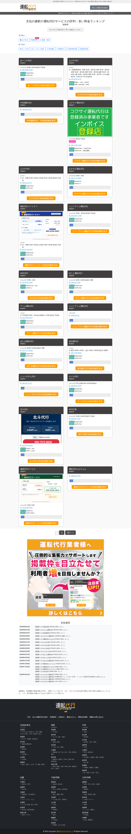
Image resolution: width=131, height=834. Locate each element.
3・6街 (36, 732)
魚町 (36, 804)
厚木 (69, 766)
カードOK (25, 49)
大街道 (55, 820)
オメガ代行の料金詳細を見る (89, 401)
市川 (65, 752)
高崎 (58, 742)
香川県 (53, 812)
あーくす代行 (26, 60)
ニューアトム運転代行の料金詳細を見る (90, 231)
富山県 (84, 735)
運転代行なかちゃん (77, 469)
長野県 (84, 755)
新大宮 (24, 810)
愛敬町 (86, 789)
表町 (62, 794)
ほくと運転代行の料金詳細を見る (89, 298)
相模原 (74, 766)
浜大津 (24, 789)
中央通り (86, 757)
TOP (28, 717)
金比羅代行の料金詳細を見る (89, 368)
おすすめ (24, 40)
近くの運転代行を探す (40, 717)
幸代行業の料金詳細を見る (89, 434)
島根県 (53, 787)
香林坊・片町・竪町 (90, 742)
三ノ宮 (24, 804)
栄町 (52, 754)
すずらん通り (24, 734)
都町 (85, 804)
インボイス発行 (38, 49)
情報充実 (34, 39)
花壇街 (60, 759)
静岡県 (84, 765)
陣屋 (43, 764)
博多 (85, 784)
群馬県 (53, 740)
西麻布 (55, 759)
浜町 (94, 794)
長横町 (29, 739)
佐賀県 (84, 787)
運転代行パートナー (28, 206)
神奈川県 (54, 764)
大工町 (55, 732)
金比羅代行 (74, 341)
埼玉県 (53, 745)
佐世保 (90, 794)
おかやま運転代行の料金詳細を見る (90, 193)
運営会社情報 (82, 717)
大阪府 (22, 797)
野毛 (54, 766)
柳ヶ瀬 (86, 762)
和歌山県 (23, 812)
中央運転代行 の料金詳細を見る (41, 120)
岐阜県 (84, 760)
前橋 (54, 742)
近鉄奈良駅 (30, 810)
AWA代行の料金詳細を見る (41, 298)
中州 (89, 784)
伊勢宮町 (64, 789)
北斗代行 (24, 409)
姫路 (28, 804)
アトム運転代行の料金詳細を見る (41, 333)
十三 (32, 799)
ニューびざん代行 (28, 376)
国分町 (24, 749)
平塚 (65, 766)
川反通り (24, 754)
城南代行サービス (28, 469)
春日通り (90, 752)
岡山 (54, 794)
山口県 (53, 802)
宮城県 (22, 747)
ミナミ (28, 799)
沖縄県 (84, 818)
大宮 (54, 747)
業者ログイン (71, 717)
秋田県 (22, 752)
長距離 (51, 49)
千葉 (69, 752)
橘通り (93, 810)
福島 (39, 764)
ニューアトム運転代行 (78, 206)
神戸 (32, 804)
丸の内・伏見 (94, 772)
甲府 (85, 752)
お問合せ (61, 717)
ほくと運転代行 (75, 273)
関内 (58, 766)
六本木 (65, 759)
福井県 (84, 745)
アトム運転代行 (27, 306)
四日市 (24, 784)
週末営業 (84, 49)
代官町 (59, 789)
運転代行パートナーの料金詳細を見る (41, 265)
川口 (58, 747)
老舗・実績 (45, 40)
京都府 (22, 792)
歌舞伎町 (53, 761)
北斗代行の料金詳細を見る (41, 461)
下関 (54, 804)
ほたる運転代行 (27, 341)
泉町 (63, 737)
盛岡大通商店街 (26, 744)
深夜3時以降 (72, 49)
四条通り (24, 794)
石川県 (84, 740)
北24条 (30, 732)
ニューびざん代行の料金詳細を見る (41, 394)
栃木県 (53, 735)
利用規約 (53, 717)
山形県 (22, 757)
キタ (23, 799)
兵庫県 (22, 802)
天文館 (86, 815)
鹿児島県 (85, 812)
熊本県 (84, 797)
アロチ (28, 815)
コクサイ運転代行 (76, 103)
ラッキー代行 (47, 651)
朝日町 (55, 784)
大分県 (84, 802)
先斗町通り (31, 794)
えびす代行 (74, 60)
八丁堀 (55, 799)
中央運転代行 (27, 103)
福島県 (22, 762)
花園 (40, 732)
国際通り (90, 820)
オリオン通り (57, 737)
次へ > (70, 532)
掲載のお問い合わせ (96, 717)
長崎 (85, 794)
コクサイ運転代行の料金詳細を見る (90, 160)
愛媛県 (53, 818)
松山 (85, 820)
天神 (93, 784)
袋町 (97, 757)
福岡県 (84, 782)
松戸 (59, 752)
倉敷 (58, 794)
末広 (39, 734)
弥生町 (60, 784)
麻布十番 (71, 759)
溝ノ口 (53, 768)
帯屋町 (55, 825)
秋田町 (55, 810)
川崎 (62, 766)
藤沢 (57, 768)
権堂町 (93, 757)
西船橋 (55, 752)
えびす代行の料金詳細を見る (89, 94)
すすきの (24, 732)
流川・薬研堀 (62, 799)
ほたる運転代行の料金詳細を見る (41, 366)
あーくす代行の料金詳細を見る (41, 85)
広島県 (53, 797)
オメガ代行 (74, 376)
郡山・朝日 (25, 764)
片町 (85, 747)
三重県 (22, 782)
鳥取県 (53, 782)
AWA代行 (24, 273)
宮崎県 (84, 807)
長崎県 (84, 792)
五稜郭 (35, 734)
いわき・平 (33, 764)
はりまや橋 (61, 825)
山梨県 (84, 750)
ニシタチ (86, 810)
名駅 (88, 772)
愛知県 (84, 770)
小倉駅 (98, 784)
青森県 (22, 737)
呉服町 (86, 767)
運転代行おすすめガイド (64, 13)
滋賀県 (22, 787)
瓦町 (54, 815)
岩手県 (22, 742)
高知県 (53, 823)
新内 (23, 815)
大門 (30, 734)
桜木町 (86, 737)
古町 (85, 732)
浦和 (62, 747)
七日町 (24, 759)
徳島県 (73, 13)
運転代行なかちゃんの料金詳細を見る (90, 487)
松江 (54, 789)
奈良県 (22, 807)
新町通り (35, 739)
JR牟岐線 (78, 13)
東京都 (53, 757)
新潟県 (84, 730)
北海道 (22, 730)
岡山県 (53, 792)
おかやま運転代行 (76, 169)
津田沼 (74, 752)
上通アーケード (88, 799)
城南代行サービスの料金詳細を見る (41, 523)
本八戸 (24, 739)
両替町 (91, 767)
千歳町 (96, 767)
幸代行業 (73, 409)
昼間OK (61, 49)
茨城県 (53, 730)
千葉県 (53, 750)
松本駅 (102, 757)
